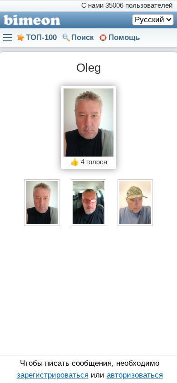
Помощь (124, 37)
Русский (149, 19)
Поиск (82, 37)
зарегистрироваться (52, 375)
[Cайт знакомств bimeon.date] (30, 20)
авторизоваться (135, 375)
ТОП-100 (41, 37)
